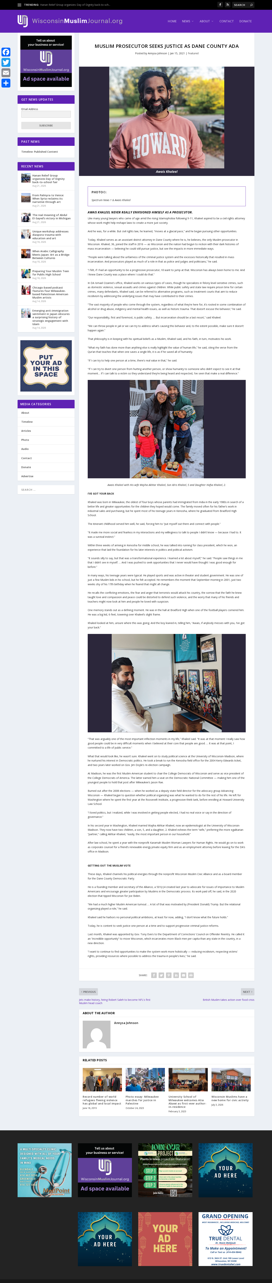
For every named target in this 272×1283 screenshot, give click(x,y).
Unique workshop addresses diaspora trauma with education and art (50, 235)
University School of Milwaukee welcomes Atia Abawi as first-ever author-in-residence (187, 1102)
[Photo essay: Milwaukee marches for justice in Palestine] (145, 1079)
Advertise (27, 476)
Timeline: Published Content (39, 151)
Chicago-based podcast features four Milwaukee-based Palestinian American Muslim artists (50, 292)
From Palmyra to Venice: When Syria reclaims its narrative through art (48, 198)
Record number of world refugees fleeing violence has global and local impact (102, 1100)
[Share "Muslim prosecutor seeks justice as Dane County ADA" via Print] (191, 975)
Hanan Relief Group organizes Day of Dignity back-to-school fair (48, 179)
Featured (193, 53)
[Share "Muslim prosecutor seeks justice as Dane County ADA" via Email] (183, 975)
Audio (25, 449)
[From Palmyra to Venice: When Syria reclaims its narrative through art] (26, 197)
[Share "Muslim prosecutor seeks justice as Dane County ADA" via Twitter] (161, 975)
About (205, 21)
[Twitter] (6, 62)
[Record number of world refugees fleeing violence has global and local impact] (102, 1079)
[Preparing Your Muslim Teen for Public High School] (26, 273)
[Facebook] (6, 52)
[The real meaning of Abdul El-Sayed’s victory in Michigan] (26, 217)
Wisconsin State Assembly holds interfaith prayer (69, 4)
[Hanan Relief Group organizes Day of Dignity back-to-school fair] (26, 178)
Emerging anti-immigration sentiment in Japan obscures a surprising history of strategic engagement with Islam (51, 317)
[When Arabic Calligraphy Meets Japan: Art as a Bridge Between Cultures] (26, 253)
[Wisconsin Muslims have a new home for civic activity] (231, 1079)
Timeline (27, 421)
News (186, 21)
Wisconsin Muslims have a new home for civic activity (230, 1098)
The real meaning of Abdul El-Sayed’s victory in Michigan (51, 216)
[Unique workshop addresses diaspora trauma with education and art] (26, 234)
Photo (25, 440)
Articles (26, 431)
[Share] (6, 83)
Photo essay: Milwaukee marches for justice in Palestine (142, 1100)
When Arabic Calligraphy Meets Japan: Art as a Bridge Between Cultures (50, 254)
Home (172, 21)
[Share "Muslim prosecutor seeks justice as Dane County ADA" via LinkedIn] (176, 975)
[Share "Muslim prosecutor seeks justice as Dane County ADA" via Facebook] (154, 975)
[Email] (6, 73)
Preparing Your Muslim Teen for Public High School (50, 272)
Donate (245, 21)
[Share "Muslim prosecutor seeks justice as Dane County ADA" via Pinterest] (168, 975)
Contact (226, 21)
